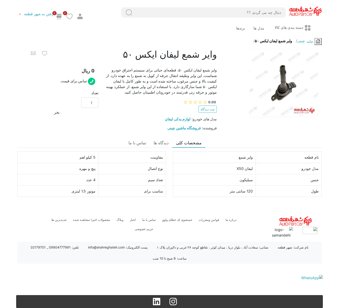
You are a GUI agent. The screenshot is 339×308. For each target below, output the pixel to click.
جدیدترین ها (59, 220)
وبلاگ (119, 220)
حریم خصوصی (144, 229)
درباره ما (231, 220)
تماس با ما (149, 220)
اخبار (133, 220)
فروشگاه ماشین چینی (184, 128)
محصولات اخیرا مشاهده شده (91, 220)
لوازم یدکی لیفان (177, 119)
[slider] (200, 102)
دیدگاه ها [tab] (161, 142)
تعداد (94, 93)
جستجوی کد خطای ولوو (177, 220)
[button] (128, 12)
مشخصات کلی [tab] (189, 142)
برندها (240, 28)
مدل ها (258, 28)
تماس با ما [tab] (137, 142)
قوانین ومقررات (209, 220)
